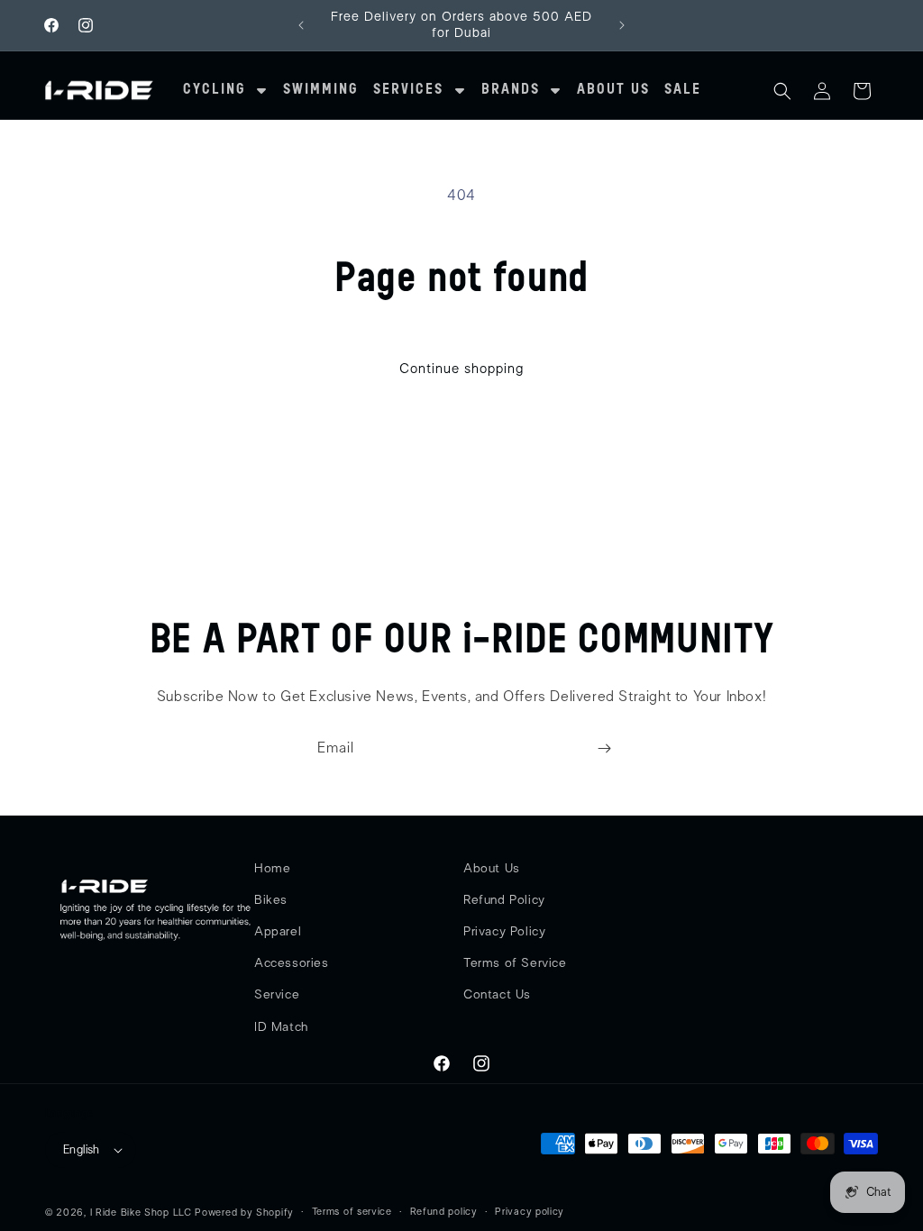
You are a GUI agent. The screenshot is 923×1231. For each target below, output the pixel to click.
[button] (782, 91)
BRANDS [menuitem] (510, 90)
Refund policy (444, 1212)
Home (272, 868)
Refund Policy (504, 900)
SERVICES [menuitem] (408, 90)
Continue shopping (461, 369)
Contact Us (497, 995)
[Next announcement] (622, 25)
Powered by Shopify (244, 1212)
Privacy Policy (504, 932)
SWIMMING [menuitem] (321, 90)
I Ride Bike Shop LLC (141, 1212)
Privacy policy (529, 1212)
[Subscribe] (604, 748)
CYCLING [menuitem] (214, 90)
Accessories (291, 963)
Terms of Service (515, 963)
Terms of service (352, 1212)
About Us (491, 868)
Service (276, 995)
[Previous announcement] (301, 25)
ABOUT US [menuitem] (613, 90)
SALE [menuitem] (682, 90)
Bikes (271, 900)
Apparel (277, 932)
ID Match (281, 1027)
